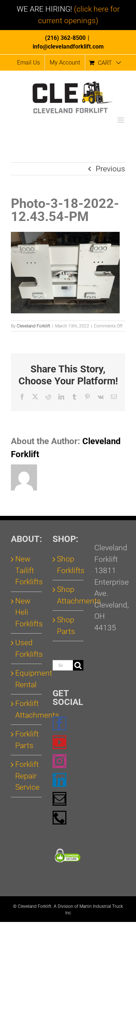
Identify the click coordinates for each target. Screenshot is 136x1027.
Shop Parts (66, 625)
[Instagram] (59, 761)
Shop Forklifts (68, 565)
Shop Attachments (68, 595)
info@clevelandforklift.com (68, 46)
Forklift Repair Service (26, 776)
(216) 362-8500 (65, 37)
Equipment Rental (26, 679)
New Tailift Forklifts (26, 570)
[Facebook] (59, 723)
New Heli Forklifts (26, 612)
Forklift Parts (26, 740)
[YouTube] (59, 742)
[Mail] (59, 799)
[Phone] (59, 817)
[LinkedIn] (59, 780)
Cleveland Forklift (33, 326)
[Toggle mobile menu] (121, 120)
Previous (110, 168)
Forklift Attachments (26, 709)
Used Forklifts (26, 648)
